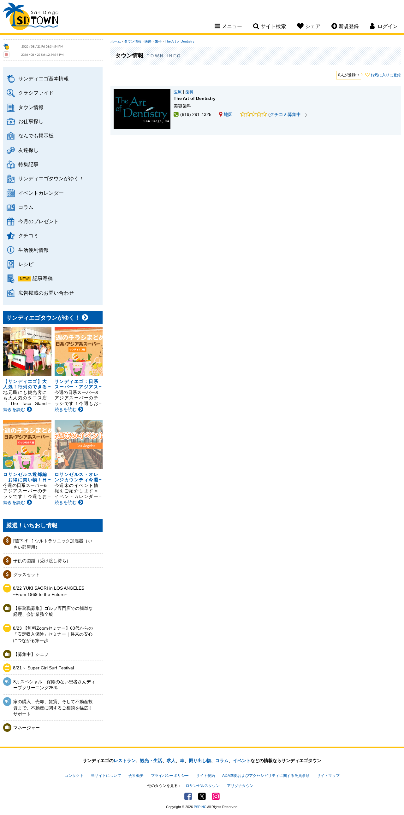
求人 (171, 760)
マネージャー (26, 727)
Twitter (202, 796)
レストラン (125, 760)
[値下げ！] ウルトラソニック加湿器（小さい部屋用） (52, 544)
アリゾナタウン (240, 785)
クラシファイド (36, 92)
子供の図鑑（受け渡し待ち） (42, 560)
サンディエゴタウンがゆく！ (51, 178)
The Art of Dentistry (179, 41)
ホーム (115, 41)
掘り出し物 (200, 760)
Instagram (216, 796)
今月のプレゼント (38, 221)
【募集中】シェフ (31, 654)
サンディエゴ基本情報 (43, 78)
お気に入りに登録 (386, 75)
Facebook (188, 796)
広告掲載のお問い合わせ (46, 293)
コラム (25, 207)
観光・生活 (151, 760)
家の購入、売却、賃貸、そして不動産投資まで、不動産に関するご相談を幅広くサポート (53, 707)
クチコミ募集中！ (287, 114)
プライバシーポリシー (170, 775)
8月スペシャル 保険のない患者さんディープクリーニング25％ (54, 685)
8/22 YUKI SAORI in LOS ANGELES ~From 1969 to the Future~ (48, 591)
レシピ (25, 264)
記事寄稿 (43, 278)
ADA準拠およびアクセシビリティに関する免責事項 (266, 775)
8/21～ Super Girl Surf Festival (43, 667)
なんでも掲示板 (36, 135)
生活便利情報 (33, 250)
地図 (228, 114)
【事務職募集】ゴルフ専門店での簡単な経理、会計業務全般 (53, 611)
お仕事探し (31, 121)
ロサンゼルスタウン (203, 785)
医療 (148, 41)
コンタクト (74, 775)
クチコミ (28, 235)
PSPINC (200, 807)
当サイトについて (106, 775)
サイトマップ (328, 775)
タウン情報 (31, 107)
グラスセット (26, 574)
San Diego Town (30, 17)
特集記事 (28, 164)
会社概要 (136, 775)
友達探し (28, 150)
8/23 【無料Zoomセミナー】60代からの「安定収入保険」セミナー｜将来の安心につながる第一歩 (53, 634)
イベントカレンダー (41, 193)
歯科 (158, 41)
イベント (242, 760)
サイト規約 (205, 775)
